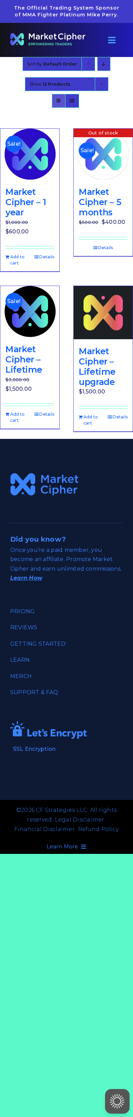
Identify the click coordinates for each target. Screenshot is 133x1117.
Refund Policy (98, 829)
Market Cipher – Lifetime (23, 359)
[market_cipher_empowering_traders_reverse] (47, 35)
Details (46, 256)
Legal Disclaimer (79, 819)
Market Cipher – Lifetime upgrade (97, 366)
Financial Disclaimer (44, 829)
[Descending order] (103, 64)
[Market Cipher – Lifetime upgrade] (103, 312)
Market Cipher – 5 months (100, 202)
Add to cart (17, 260)
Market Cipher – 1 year (25, 202)
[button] (117, 1101)
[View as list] (72, 101)
